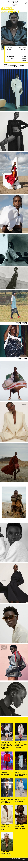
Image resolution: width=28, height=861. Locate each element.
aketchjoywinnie (16, 66)
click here (17, 860)
